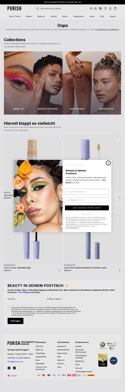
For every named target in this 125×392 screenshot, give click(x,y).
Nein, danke (87, 214)
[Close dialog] (108, 163)
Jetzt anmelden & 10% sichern (87, 208)
